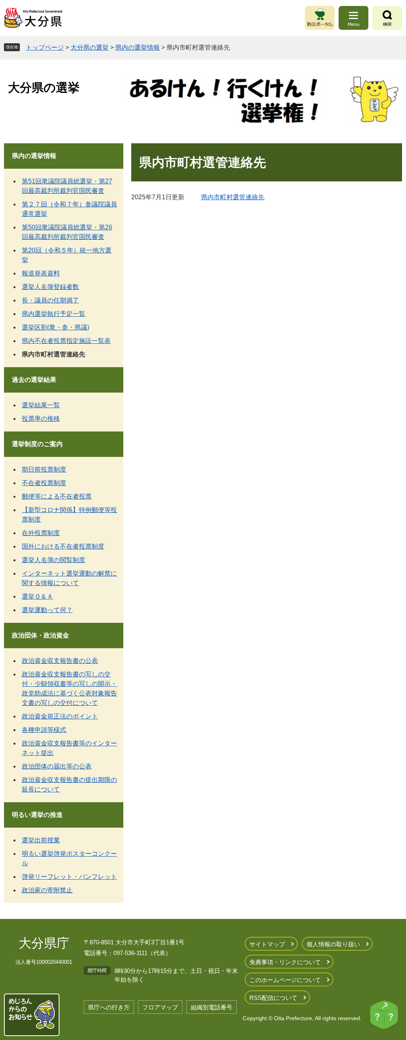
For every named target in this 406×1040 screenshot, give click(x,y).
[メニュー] (353, 18)
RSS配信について (273, 997)
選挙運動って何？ (47, 610)
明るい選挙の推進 (37, 814)
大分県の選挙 (90, 47)
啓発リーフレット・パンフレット (69, 876)
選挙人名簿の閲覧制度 (53, 560)
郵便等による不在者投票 (57, 496)
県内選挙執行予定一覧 (53, 313)
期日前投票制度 (44, 469)
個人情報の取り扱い (333, 944)
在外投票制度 (41, 533)
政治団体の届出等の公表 (57, 766)
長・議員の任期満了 (50, 300)
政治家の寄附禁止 (47, 890)
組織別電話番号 (211, 1007)
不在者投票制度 (44, 483)
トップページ (45, 47)
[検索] (387, 18)
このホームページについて (285, 979)
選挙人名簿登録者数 (50, 286)
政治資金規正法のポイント (60, 716)
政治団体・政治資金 (40, 635)
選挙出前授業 (41, 840)
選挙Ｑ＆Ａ (37, 596)
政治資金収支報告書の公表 (60, 660)
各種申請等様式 (44, 729)
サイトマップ (267, 944)
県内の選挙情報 (137, 47)
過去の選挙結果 (34, 379)
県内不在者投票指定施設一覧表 (66, 340)
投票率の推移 (41, 418)
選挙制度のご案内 (37, 444)
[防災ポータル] (320, 18)
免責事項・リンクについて (285, 962)
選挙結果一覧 (41, 405)
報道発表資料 (41, 273)
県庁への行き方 (109, 1007)
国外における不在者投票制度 (63, 546)
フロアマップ (160, 1007)
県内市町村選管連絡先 (232, 197)
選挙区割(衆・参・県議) (55, 327)
